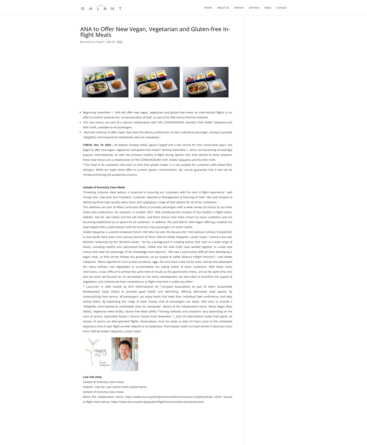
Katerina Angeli (94, 42)
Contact (281, 7)
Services (254, 7)
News (267, 7)
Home (208, 7)
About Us (223, 7)
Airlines (239, 7)
